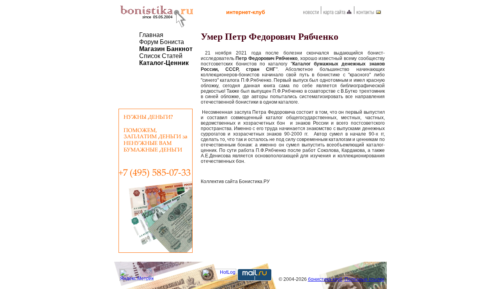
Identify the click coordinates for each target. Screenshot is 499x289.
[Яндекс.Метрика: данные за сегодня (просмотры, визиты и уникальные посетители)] (136, 275)
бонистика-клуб (325, 279)
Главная (151, 35)
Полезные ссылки (364, 279)
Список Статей (160, 56)
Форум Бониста (161, 42)
